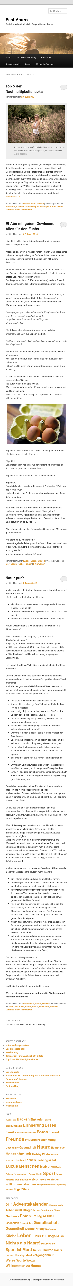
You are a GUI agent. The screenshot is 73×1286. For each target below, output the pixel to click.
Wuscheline (12, 1105)
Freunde (15, 1138)
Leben (28, 64)
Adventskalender (30, 1204)
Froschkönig (46, 1139)
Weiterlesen (13, 196)
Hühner (28, 563)
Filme (56, 1210)
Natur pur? (15, 577)
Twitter (58, 1250)
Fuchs (21, 563)
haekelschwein (13, 64)
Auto (11, 1006)
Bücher (35, 1210)
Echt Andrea (18, 19)
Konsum (20, 206)
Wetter (55, 1179)
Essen (14, 563)
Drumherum (47, 1210)
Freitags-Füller (42, 1216)
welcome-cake (39, 1179)
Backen (23, 1119)
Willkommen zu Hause (23, 1265)
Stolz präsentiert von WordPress (48, 1279)
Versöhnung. (12, 1052)
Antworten (39, 563)
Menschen (44, 1006)
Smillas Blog (12, 1086)
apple (60, 1205)
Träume (47, 1250)
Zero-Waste (57, 206)
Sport (49, 1173)
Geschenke (12, 1147)
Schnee (9, 1174)
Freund (54, 1132)
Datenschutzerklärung (26, 57)
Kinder (46, 1154)
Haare (43, 1146)
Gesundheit (28, 1003)
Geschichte (26, 1223)
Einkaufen (10, 206)
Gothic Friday (35, 1228)
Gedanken (12, 1223)
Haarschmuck (18, 1153)
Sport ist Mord (19, 1249)
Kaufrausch (51, 1228)
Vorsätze (10, 1179)
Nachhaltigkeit (44, 206)
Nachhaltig (30, 206)
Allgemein (53, 1205)
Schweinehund (21, 1174)
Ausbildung (11, 1119)
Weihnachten (22, 1179)
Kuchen (10, 1160)
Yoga (17, 1189)
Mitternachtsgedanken (17, 1045)
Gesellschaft (29, 203)
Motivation (47, 1166)
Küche (26, 560)
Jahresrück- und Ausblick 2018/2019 (24, 1055)
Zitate (25, 1189)
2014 (9, 1204)
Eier (8, 563)
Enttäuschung (14, 1125)
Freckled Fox (12, 1082)
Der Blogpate (12, 1071)
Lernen (30, 1159)
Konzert (54, 1154)
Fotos (42, 1132)
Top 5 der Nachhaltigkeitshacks (24, 88)
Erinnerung (33, 1125)
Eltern (48, 1119)
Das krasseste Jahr (15, 1048)
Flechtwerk (46, 57)
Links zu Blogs (44, 1235)
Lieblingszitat (46, 1160)
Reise (51, 1243)
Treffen (37, 1250)
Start (8, 57)
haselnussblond (14, 1102)
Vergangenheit (43, 1255)
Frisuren (31, 1140)
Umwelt (40, 203)
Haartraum (11, 1098)
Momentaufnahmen (45, 64)
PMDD (44, 1243)
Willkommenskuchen (21, 1184)
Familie (11, 1132)
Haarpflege (58, 1147)
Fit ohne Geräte (29, 1132)
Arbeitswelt (14, 1210)
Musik (58, 1167)
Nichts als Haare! (23, 1243)
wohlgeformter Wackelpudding (51, 1184)
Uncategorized (23, 1255)
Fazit (19, 1132)
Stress (59, 1174)
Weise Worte (16, 1260)
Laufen (20, 1160)
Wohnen (54, 1006)
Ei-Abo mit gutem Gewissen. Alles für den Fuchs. (30, 226)
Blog (26, 1210)
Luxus (35, 1006)
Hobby (36, 1154)
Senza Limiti (35, 1174)
